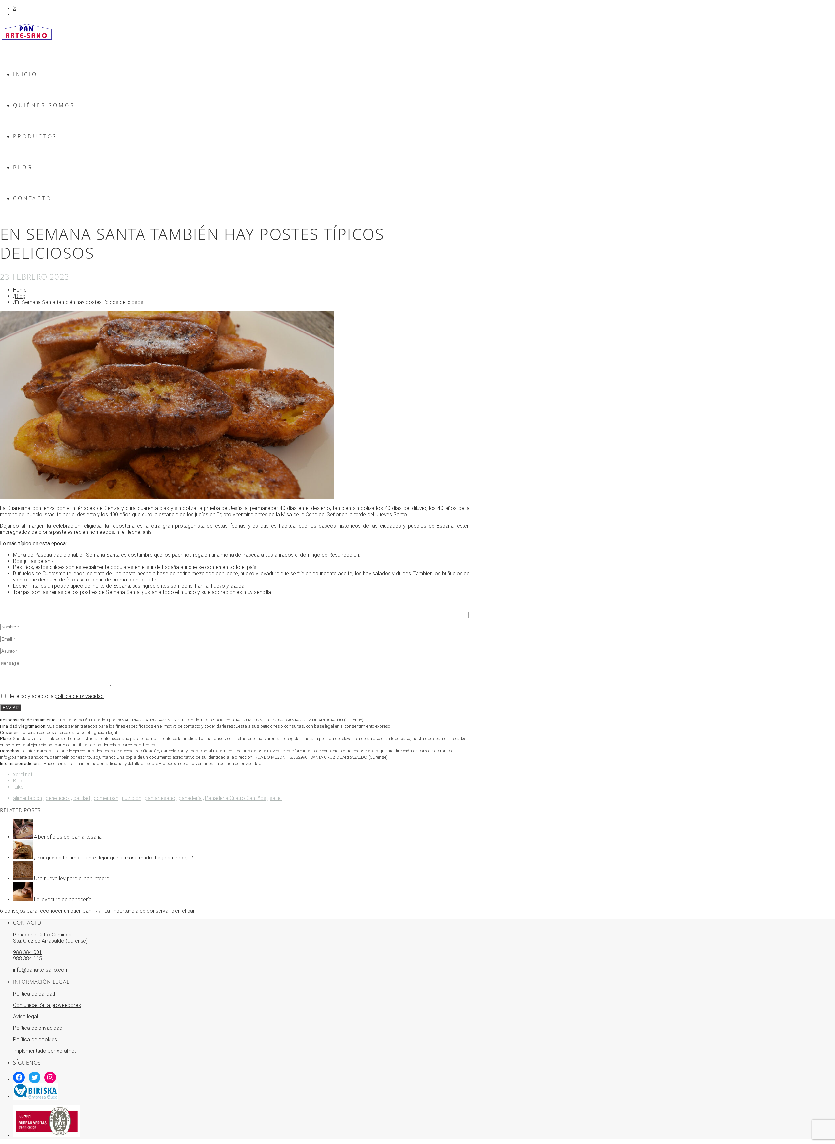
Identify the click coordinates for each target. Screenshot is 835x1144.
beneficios (58, 798)
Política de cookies (35, 1039)
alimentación (27, 798)
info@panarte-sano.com (40, 970)
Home (20, 290)
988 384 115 (27, 958)
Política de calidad (34, 994)
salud (276, 798)
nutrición (131, 798)
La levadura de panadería (63, 899)
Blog (20, 296)
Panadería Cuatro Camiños (235, 798)
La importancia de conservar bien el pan (150, 911)
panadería (190, 798)
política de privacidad (79, 696)
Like (18, 787)
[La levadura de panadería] (23, 899)
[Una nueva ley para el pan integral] (23, 878)
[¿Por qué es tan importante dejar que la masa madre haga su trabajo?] (23, 858)
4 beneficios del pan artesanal (68, 837)
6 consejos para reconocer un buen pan (45, 911)
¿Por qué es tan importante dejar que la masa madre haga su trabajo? (113, 858)
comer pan (106, 798)
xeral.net (22, 774)
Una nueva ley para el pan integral (72, 878)
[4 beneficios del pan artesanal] (23, 837)
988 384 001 (27, 952)
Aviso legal (25, 1016)
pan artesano (160, 798)
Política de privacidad (37, 1028)
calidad (81, 798)
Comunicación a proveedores (47, 1005)
